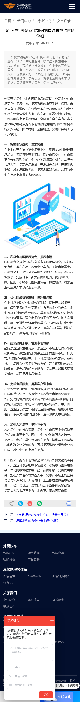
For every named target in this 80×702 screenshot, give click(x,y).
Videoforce (34, 575)
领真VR (8, 583)
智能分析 (9, 559)
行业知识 (44, 21)
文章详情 (64, 21)
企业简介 (9, 600)
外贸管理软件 (61, 576)
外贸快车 (9, 576)
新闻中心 (24, 21)
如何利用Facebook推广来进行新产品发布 (43, 514)
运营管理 (34, 553)
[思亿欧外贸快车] (18, 6)
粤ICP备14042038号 (58, 680)
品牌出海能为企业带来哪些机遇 (37, 520)
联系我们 (9, 606)
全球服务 (58, 600)
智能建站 (9, 553)
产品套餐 (34, 559)
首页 (7, 21)
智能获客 (58, 553)
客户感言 (34, 600)
